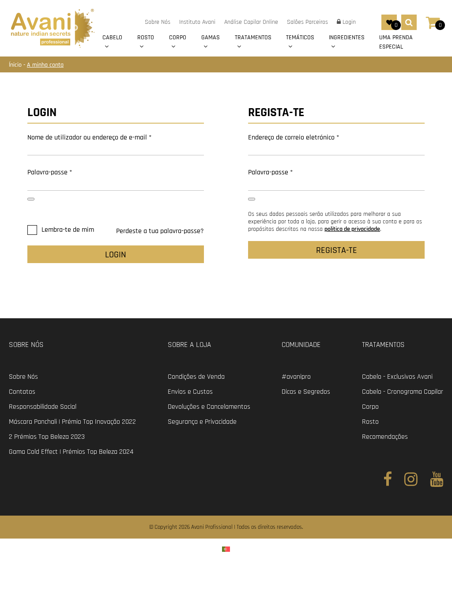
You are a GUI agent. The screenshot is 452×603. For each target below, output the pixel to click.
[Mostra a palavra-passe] (30, 199)
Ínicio (16, 65)
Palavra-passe (49, 172)
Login (115, 254)
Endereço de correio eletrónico (293, 137)
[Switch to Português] (226, 549)
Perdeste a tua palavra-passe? (160, 231)
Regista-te (336, 250)
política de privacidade (352, 229)
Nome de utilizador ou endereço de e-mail (89, 137)
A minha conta (45, 65)
